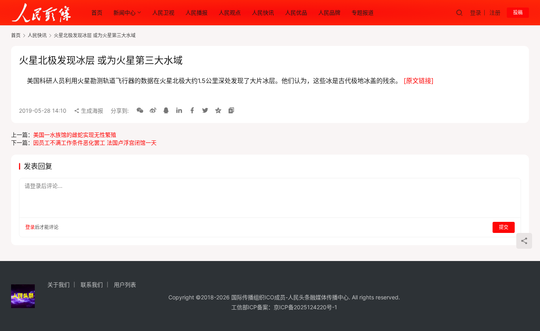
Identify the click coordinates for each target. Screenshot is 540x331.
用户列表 (125, 284)
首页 (96, 12)
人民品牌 (329, 12)
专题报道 (362, 12)
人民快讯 (263, 12)
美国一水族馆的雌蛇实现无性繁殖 (74, 134)
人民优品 (296, 12)
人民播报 (196, 12)
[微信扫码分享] (139, 110)
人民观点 (230, 12)
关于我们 (58, 284)
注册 (494, 12)
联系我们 (92, 284)
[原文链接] (419, 81)
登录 (475, 12)
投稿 (518, 12)
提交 (503, 227)
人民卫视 (163, 12)
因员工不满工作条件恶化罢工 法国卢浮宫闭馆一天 (95, 142)
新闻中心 (124, 12)
